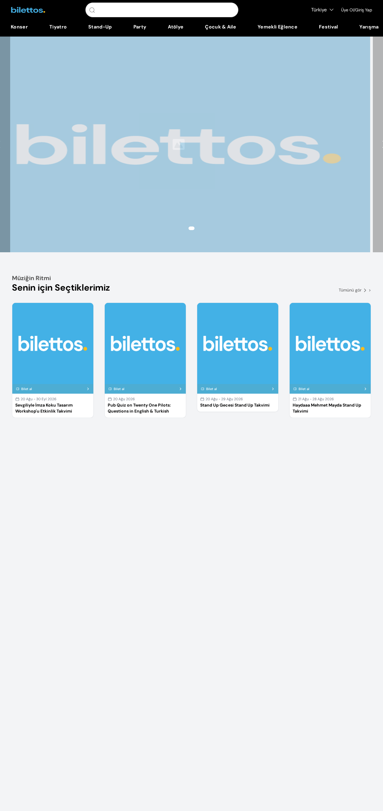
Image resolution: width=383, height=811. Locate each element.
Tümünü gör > (355, 290)
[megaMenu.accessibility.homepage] (28, 10)
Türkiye (319, 10)
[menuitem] (19, 27)
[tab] (191, 228)
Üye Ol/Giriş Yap (356, 10)
